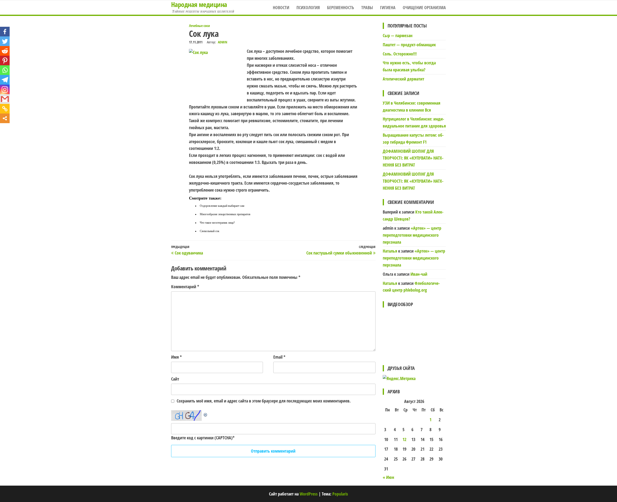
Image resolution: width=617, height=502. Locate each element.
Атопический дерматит (403, 79)
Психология (308, 7)
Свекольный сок (209, 231)
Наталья (390, 251)
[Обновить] (205, 413)
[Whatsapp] (5, 70)
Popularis (340, 494)
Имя (176, 357)
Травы (367, 7)
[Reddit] (5, 51)
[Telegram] (5, 80)
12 (404, 439)
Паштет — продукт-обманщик (409, 44)
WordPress (309, 494)
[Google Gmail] (5, 99)
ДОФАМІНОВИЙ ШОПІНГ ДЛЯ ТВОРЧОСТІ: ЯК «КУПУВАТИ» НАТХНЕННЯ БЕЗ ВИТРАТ (413, 158)
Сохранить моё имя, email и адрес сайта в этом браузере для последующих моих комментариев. (264, 401)
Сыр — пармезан (397, 35)
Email (279, 357)
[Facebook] (5, 31)
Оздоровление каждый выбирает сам (222, 205)
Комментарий (185, 286)
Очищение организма (424, 7)
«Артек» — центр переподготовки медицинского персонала (412, 235)
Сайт (175, 379)
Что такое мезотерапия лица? (217, 222)
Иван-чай (418, 274)
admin (222, 42)
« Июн (388, 477)
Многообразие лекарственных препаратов (225, 214)
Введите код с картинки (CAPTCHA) (202, 438)
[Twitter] (5, 41)
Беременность (340, 7)
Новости (281, 7)
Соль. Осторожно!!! (400, 54)
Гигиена (388, 7)
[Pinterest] (5, 60)
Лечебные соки (199, 25)
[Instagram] (5, 89)
